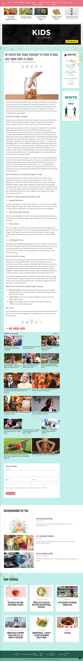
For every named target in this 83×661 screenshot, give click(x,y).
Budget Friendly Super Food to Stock (56, 18)
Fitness (63, 654)
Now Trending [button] (34, 3)
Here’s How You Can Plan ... (45, 518)
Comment (8, 469)
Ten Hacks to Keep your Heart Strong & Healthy (15, 603)
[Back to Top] (80, 658)
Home (10, 2)
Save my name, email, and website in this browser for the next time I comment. (25, 488)
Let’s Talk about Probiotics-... (46, 536)
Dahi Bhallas (70, 83)
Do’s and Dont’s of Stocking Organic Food (67, 603)
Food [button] (59, 2)
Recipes (67, 630)
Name (7, 479)
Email (34, 479)
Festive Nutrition (41, 599)
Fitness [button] (65, 2)
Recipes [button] (21, 2)
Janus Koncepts (55, 659)
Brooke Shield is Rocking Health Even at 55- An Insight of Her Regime (15, 635)
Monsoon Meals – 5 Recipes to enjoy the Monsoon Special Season (41, 635)
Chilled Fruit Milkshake (70, 78)
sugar (53, 162)
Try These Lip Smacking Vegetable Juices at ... (11, 19)
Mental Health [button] (41, 3)
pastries (41, 164)
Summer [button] (15, 2)
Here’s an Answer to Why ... (45, 553)
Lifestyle (48, 654)
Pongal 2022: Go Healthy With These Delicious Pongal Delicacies (41, 604)
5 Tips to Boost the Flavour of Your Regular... (41, 18)
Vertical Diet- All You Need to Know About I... (72, 18)
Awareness (67, 599)
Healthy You (39, 521)
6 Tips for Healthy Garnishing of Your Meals (70, 72)
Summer (22, 654)
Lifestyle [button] (47, 2)
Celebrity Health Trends (16, 630)
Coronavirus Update (42, 556)
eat (46, 141)
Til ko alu (67, 633)
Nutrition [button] (28, 2)
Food (59, 654)
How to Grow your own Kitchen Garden (26, 17)
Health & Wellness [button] (53, 3)
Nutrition (39, 538)
